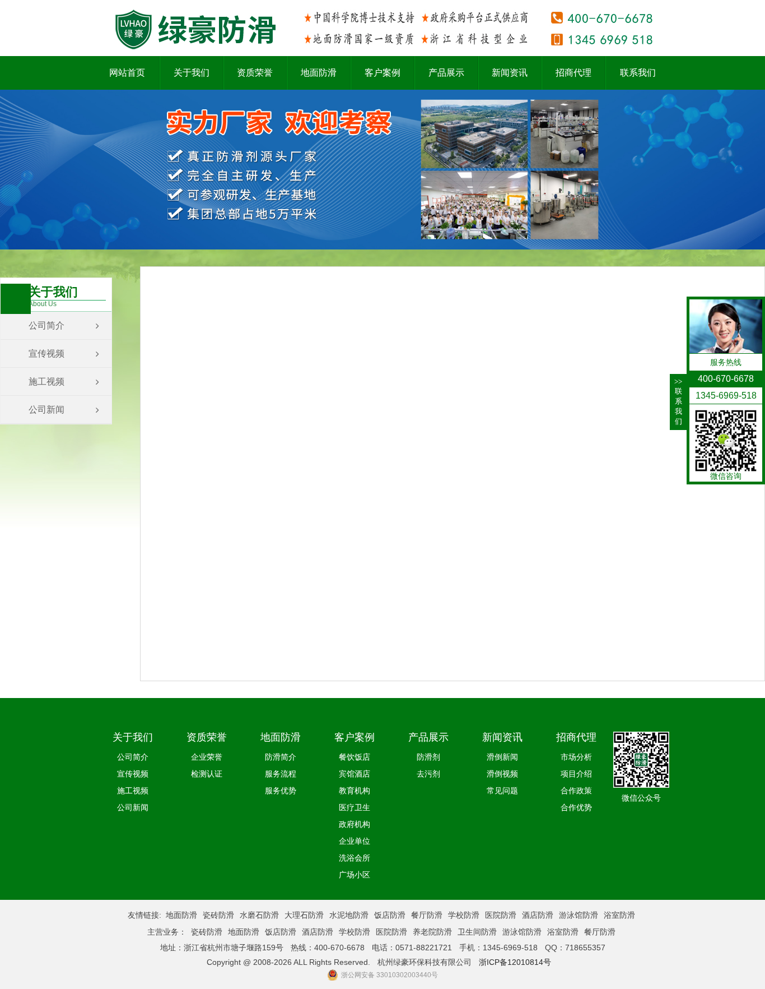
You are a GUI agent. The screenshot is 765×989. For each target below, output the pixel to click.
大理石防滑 (304, 915)
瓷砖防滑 (218, 915)
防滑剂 (428, 756)
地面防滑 (181, 915)
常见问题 (502, 790)
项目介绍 (576, 773)
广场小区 (354, 874)
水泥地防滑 (348, 915)
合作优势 (576, 807)
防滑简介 (280, 756)
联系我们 (678, 401)
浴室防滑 (619, 915)
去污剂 (428, 773)
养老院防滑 (432, 931)
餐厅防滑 (426, 915)
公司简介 (46, 325)
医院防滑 (500, 915)
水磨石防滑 (259, 915)
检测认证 (206, 773)
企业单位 (354, 841)
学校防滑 (463, 915)
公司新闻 (46, 409)
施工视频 (46, 381)
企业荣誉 (206, 756)
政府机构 (354, 824)
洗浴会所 (354, 857)
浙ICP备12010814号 (515, 962)
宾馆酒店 (354, 773)
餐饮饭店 (354, 756)
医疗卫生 (354, 807)
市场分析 (576, 756)
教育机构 (354, 790)
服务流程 (280, 773)
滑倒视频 (502, 773)
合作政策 (576, 790)
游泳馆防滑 (578, 915)
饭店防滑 (389, 915)
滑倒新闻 (502, 756)
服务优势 (280, 790)
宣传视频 (46, 353)
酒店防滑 (537, 915)
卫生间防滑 (477, 931)
